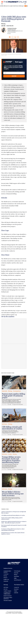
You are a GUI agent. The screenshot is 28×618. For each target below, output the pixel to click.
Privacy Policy (8, 612)
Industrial (6, 581)
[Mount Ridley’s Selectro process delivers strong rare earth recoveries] (14, 488)
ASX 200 (5, 589)
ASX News (6, 587)
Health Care (6, 579)
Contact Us (16, 587)
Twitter (15, 591)
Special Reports (17, 580)
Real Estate (16, 576)
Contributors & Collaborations (7, 593)
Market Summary (8, 595)
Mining (3, 23)
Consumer (6, 574)
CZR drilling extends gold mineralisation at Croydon (13, 515)
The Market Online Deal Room (8, 598)
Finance (5, 577)
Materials (16, 572)
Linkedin (16, 592)
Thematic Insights (8, 600)
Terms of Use (14, 612)
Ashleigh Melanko (15, 30)
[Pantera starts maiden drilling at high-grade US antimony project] (14, 390)
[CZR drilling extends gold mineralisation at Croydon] (14, 422)
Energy (5, 575)
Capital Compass (7, 591)
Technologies (17, 571)
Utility (15, 578)
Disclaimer (20, 612)
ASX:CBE (3, 25)
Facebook (16, 589)
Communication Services (7, 571)
